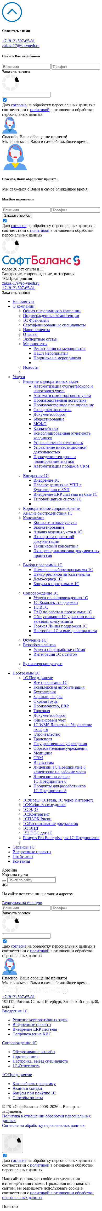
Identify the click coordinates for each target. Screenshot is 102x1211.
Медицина (42, 753)
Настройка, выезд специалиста (40, 1061)
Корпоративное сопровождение (51, 508)
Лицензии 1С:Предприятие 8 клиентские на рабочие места (59, 769)
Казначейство (45, 428)
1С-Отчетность (26, 1066)
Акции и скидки (27, 1088)
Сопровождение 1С (40, 593)
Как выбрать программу (34, 1083)
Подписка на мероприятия (57, 358)
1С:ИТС (40, 607)
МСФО (40, 424)
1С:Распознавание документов (50, 823)
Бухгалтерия (44, 692)
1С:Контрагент (36, 814)
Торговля (41, 710)
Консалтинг (33, 518)
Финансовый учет (49, 720)
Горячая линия (25, 1056)
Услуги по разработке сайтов (59, 649)
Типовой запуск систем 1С (57, 499)
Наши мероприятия (50, 353)
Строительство (46, 734)
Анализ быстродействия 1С (47, 513)
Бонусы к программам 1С (56, 583)
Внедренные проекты (32, 852)
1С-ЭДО (30, 809)
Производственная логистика (59, 400)
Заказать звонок (16, 72)
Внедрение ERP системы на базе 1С (65, 494)
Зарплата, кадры (48, 696)
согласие (18, 105)
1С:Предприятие (17, 1074)
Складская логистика (52, 409)
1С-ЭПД (30, 828)
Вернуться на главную (22, 903)
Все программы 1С (50, 682)
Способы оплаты (28, 1097)
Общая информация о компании (52, 311)
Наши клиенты (36, 329)
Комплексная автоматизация (58, 687)
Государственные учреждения (60, 743)
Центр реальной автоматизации (61, 574)
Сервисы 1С (24, 847)
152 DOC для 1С (38, 833)
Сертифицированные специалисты (54, 325)
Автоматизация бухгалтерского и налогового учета (63, 388)
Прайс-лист (23, 856)
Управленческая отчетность (58, 442)
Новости (30, 367)
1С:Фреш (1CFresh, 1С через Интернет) (58, 800)
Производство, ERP (51, 706)
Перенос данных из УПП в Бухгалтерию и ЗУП (57, 487)
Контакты (21, 861)
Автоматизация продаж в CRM (61, 466)
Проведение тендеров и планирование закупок (54, 459)
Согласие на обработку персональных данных (43, 1125)
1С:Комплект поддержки (55, 602)
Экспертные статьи (40, 339)
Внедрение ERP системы (35, 1029)
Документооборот (49, 414)
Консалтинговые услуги (55, 522)
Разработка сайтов (39, 645)
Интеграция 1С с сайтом (55, 654)
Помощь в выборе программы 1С (63, 569)
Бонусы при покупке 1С (34, 1093)
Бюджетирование (48, 419)
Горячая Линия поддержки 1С (60, 626)
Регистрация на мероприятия (59, 348)
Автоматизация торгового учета (62, 395)
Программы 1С (26, 673)
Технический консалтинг (55, 546)
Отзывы (30, 334)
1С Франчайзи (36, 320)
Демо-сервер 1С (47, 579)
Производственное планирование (63, 405)
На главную (23, 301)
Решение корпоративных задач (50, 381)
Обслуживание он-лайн (34, 1051)
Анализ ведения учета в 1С (57, 532)
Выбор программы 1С (43, 565)
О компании (24, 306)
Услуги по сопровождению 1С (60, 598)
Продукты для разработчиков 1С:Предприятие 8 (59, 788)
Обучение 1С (35, 640)
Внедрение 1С (36, 475)
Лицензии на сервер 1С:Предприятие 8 (51, 778)
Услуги (19, 376)
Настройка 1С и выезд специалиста (65, 630)
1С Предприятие (38, 678)
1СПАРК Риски (37, 819)
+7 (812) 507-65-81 (18, 41)
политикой (39, 109)
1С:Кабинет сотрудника (44, 805)
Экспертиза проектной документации (53, 539)
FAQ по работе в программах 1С (62, 612)
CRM (38, 758)
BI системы (43, 762)
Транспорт (42, 739)
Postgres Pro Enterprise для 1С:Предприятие (61, 837)
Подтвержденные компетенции (51, 315)
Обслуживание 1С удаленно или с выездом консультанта (64, 619)
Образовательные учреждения (60, 748)
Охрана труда (45, 701)
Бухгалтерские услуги (43, 663)
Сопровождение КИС (32, 1034)
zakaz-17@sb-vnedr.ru (20, 45)
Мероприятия (35, 344)
